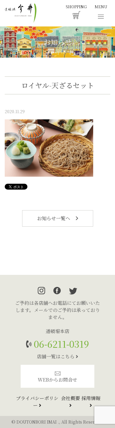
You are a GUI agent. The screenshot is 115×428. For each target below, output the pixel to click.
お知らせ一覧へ (54, 218)
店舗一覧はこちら (56, 356)
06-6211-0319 (60, 343)
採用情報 (90, 398)
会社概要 (70, 398)
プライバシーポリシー (37, 402)
